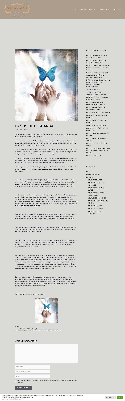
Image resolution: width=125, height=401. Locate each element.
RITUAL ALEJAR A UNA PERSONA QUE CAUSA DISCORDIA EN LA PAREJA (98, 151)
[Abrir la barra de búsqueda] (120, 9)
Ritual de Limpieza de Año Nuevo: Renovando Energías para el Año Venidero (98, 68)
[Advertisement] (62, 32)
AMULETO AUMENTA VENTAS (96, 125)
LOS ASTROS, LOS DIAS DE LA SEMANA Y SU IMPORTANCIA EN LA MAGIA (39, 330)
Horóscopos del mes (93, 174)
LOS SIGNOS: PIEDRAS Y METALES (27, 328)
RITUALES (92, 9)
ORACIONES (83, 9)
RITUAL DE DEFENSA (93, 156)
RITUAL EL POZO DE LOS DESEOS (98, 112)
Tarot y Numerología (93, 89)
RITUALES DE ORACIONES (97, 198)
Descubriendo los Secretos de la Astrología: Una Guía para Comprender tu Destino (97, 75)
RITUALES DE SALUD (95, 206)
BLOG (76, 9)
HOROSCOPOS (104, 9)
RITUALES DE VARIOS (95, 209)
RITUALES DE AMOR (95, 180)
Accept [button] (120, 397)
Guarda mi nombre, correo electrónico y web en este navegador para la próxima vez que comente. (47, 381)
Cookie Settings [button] (110, 397)
